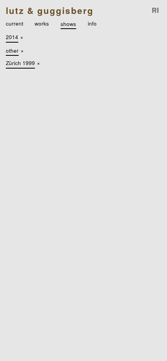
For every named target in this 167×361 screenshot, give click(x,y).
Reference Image (156, 10)
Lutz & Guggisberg (50, 10)
